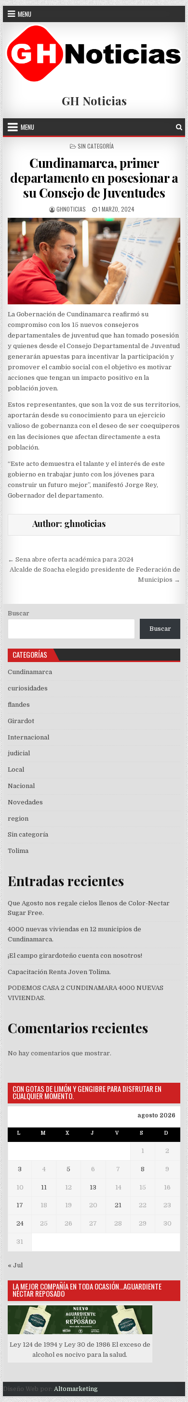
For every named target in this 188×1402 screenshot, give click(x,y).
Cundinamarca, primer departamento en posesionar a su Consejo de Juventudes (94, 177)
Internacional (28, 737)
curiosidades (28, 688)
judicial (19, 753)
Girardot (21, 721)
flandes (19, 704)
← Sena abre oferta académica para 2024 (71, 559)
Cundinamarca (30, 672)
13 (93, 1187)
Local (16, 769)
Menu (24, 14)
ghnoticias (71, 209)
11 (44, 1187)
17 (19, 1205)
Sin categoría (96, 146)
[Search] (179, 127)
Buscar (18, 613)
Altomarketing (76, 1389)
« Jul (15, 1265)
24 (20, 1223)
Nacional (21, 785)
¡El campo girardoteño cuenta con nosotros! (75, 955)
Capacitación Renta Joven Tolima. (59, 972)
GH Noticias (94, 100)
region (18, 818)
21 (118, 1205)
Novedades (25, 802)
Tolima (18, 850)
